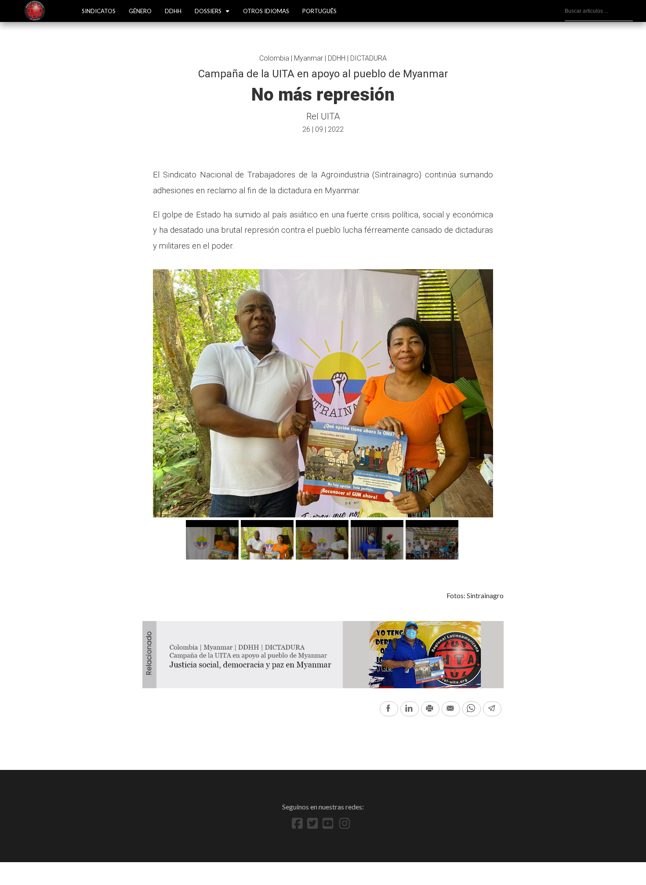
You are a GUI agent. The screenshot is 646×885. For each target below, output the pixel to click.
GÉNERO (140, 10)
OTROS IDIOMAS (266, 10)
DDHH (173, 10)
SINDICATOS (99, 10)
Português (319, 10)
